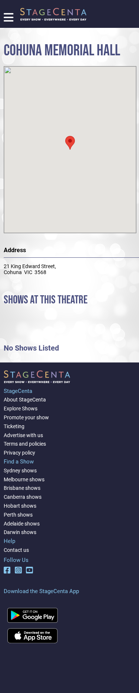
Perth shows (18, 515)
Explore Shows (20, 408)
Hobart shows (20, 506)
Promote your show (26, 417)
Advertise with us (23, 435)
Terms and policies (25, 444)
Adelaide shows (22, 524)
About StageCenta (25, 400)
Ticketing (14, 426)
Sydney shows (20, 471)
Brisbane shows (22, 488)
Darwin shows (20, 532)
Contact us (16, 550)
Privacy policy (19, 453)
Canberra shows (23, 497)
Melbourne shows (24, 479)
